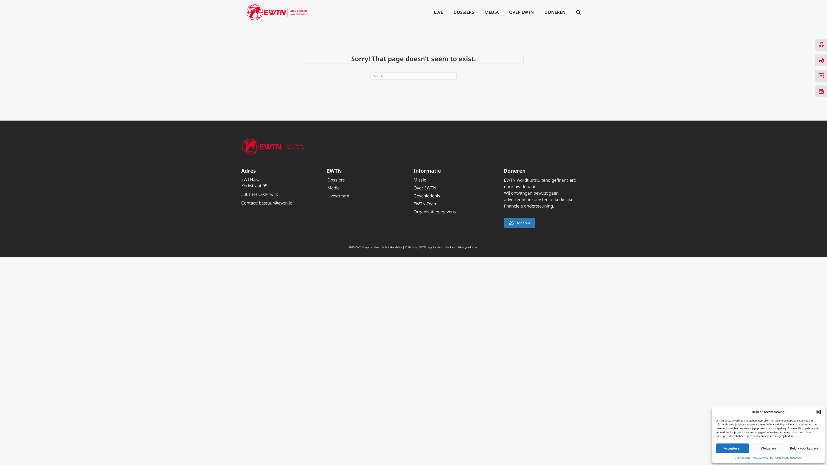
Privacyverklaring (762, 457)
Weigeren (768, 448)
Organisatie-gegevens (788, 457)
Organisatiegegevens (435, 212)
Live (438, 12)
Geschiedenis (427, 196)
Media (492, 12)
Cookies (450, 247)
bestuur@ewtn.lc (275, 203)
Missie (420, 180)
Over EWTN (521, 12)
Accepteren (732, 448)
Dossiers (464, 12)
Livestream (338, 196)
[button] (818, 412)
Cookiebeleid (742, 457)
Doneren (555, 12)
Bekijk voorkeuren (804, 448)
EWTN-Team (426, 204)
